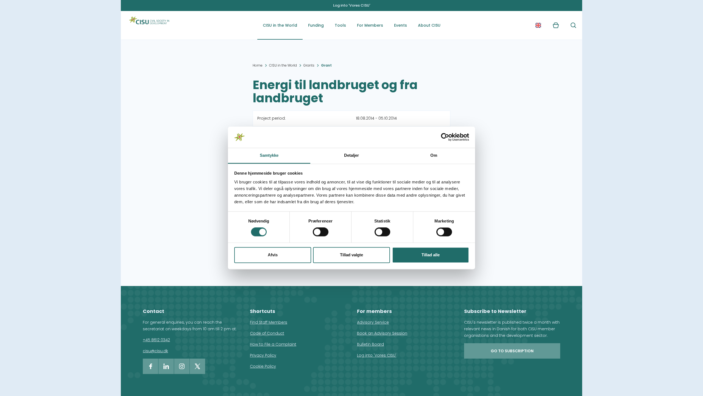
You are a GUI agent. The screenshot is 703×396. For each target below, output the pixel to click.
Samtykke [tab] (269, 155)
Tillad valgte (351, 254)
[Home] (149, 25)
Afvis (273, 254)
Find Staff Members (268, 322)
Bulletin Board (370, 344)
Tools (340, 25)
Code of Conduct (267, 333)
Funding (316, 25)
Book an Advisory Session (382, 333)
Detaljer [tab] (351, 155)
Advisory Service (373, 322)
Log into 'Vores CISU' (351, 5)
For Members (370, 25)
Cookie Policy (263, 366)
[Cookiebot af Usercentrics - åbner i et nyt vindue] (445, 137)
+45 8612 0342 (156, 340)
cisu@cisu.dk (155, 351)
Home (258, 65)
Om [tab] (433, 155)
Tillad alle (431, 254)
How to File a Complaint (273, 344)
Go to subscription (512, 351)
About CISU (429, 25)
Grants (308, 65)
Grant (326, 65)
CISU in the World (280, 25)
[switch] (320, 232)
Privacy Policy (263, 355)
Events (400, 25)
